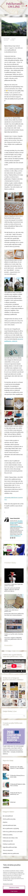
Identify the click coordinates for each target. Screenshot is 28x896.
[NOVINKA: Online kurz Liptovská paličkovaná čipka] (14, 575)
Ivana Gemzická (15, 518)
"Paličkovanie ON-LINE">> (16, 526)
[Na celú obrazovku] (24, 671)
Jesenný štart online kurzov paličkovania (11, 610)
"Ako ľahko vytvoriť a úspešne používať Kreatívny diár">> (16, 522)
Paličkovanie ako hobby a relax (10, 837)
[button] (6, 686)
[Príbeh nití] (6, 802)
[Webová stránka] (10, 538)
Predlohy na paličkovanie (9, 844)
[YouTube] (14, 538)
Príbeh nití (12, 802)
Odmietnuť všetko (14, 887)
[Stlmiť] (21, 671)
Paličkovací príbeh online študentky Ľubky (13, 634)
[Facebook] (12, 538)
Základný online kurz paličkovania (11, 853)
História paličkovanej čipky (9, 819)
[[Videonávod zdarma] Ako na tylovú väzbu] (6, 776)
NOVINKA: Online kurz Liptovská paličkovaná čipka (13, 585)
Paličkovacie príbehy (7, 834)
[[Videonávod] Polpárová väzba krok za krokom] (6, 785)
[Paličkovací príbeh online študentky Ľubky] (14, 625)
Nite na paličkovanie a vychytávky (11, 828)
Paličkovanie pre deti (8, 841)
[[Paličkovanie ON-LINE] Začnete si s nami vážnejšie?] (6, 767)
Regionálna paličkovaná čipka (10, 847)
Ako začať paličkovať (8, 816)
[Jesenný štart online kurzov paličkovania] (14, 601)
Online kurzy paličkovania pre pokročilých (12, 831)
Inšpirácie (5, 822)
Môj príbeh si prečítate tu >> (16, 535)
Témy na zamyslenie (8, 850)
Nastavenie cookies (8, 884)
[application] (14, 666)
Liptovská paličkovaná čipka (9, 825)
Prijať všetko (14, 891)
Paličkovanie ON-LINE (14, 5)
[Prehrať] (4, 671)
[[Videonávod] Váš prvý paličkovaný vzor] (6, 793)
